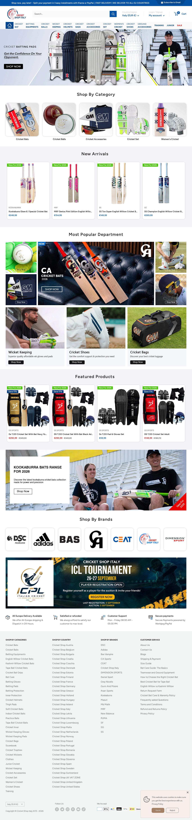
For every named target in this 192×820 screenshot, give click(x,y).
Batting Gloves (13, 681)
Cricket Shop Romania (63, 750)
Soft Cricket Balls (14, 709)
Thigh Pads (11, 704)
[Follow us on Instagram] (68, 809)
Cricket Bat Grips (14, 672)
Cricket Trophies (14, 750)
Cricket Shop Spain (62, 764)
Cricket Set (11, 777)
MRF (56, 208)
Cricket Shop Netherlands (65, 732)
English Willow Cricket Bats (19, 659)
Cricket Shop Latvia (62, 713)
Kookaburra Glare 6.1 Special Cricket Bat (28, 211)
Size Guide (145, 663)
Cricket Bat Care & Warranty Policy (157, 695)
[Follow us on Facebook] (57, 809)
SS (100, 208)
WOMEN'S (119, 25)
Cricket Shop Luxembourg (65, 722)
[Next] (186, 118)
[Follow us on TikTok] (84, 809)
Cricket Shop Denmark (63, 668)
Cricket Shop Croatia (62, 659)
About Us (145, 645)
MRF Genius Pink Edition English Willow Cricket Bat (73, 211)
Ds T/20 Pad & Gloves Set (111, 434)
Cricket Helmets (14, 700)
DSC (103, 645)
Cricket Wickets (14, 754)
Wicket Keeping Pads (16, 736)
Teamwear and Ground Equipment (157, 672)
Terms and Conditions (151, 704)
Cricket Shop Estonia (62, 672)
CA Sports (106, 659)
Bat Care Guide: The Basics (154, 668)
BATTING (32, 25)
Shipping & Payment (150, 659)
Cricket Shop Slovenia (63, 759)
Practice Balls (12, 718)
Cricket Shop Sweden (63, 768)
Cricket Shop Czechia (63, 663)
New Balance (107, 713)
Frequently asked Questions (154, 700)
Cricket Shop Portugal (63, 745)
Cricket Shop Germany (63, 686)
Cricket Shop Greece (63, 690)
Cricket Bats (12, 645)
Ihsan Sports (107, 690)
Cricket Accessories (16, 773)
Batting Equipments (15, 654)
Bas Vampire (107, 654)
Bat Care (10, 677)
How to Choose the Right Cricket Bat (159, 677)
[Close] (187, 792)
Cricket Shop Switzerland (65, 773)
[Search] (113, 14)
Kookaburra (15, 208)
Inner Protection (14, 695)
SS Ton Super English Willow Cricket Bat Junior (118, 211)
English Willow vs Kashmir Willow (157, 686)
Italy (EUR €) (12, 804)
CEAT (104, 663)
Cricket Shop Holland (63, 695)
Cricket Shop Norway (63, 736)
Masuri (104, 700)
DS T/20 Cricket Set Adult (157, 434)
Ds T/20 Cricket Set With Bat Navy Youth (28, 434)
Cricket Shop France (62, 681)
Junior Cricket (13, 764)
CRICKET (19, 25)
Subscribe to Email (172, 2)
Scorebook (11, 745)
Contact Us (146, 649)
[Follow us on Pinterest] (73, 809)
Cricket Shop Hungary (63, 700)
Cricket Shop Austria (62, 645)
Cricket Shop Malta (62, 727)
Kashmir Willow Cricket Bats (20, 663)
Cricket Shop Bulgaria (63, 654)
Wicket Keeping (14, 768)
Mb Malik (105, 704)
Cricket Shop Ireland (62, 704)
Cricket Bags (12, 741)
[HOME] (9, 23)
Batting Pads (12, 686)
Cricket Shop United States (66, 786)
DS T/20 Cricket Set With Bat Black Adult (73, 434)
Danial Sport (107, 677)
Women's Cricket (14, 782)
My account (155, 15)
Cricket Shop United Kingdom (67, 782)
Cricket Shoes (13, 786)
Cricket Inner (12, 727)
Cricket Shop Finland (62, 677)
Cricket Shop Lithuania (63, 718)
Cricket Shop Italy (61, 709)
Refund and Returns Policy (153, 709)
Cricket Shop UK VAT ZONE (66, 777)
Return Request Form (151, 690)
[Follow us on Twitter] (62, 809)
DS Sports (13, 430)
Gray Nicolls (107, 681)
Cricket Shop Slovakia (63, 754)
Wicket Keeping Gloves (17, 732)
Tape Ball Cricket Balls (17, 722)
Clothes (9, 759)
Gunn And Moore (109, 686)
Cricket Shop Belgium (63, 649)
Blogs (143, 654)
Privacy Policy (147, 713)
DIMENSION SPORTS (111, 672)
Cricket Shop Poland (62, 741)
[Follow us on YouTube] (78, 809)
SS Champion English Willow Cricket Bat (163, 211)
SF (102, 722)
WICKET (56, 25)
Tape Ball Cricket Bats (17, 668)
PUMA (104, 718)
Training (9, 791)
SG (102, 727)
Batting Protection (15, 690)
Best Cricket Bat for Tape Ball (155, 681)
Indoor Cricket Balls (15, 713)
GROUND (144, 25)
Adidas (104, 649)
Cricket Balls (12, 649)
